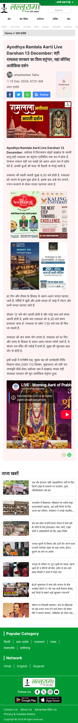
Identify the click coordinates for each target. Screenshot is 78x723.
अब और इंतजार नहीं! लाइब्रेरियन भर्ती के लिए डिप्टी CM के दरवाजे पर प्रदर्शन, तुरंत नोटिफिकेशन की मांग (53, 486)
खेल (68, 18)
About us (26, 709)
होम (9, 18)
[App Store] (50, 699)
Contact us (11, 709)
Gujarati (38, 666)
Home (8, 33)
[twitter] (43, 691)
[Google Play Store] (26, 699)
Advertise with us (46, 709)
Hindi (7, 666)
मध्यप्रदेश (56, 26)
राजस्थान (39, 642)
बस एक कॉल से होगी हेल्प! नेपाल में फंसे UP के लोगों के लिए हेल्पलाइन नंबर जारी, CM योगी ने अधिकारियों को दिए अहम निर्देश (52, 527)
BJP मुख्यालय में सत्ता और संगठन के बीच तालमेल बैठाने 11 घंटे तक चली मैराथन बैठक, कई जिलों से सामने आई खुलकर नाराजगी (52, 588)
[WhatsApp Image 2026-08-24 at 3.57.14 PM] (39, 288)
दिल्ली (4, 26)
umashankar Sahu (26, 75)
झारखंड (46, 26)
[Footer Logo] (39, 682)
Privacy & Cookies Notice (19, 714)
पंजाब (53, 642)
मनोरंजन (40, 18)
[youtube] (56, 691)
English (22, 666)
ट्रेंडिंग (55, 18)
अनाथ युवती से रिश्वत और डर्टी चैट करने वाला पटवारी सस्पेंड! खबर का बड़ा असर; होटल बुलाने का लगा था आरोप (53, 547)
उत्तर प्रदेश (15, 26)
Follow (44, 94)
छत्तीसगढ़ (68, 26)
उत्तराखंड (27, 26)
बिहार (36, 26)
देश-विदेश (24, 18)
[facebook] (37, 691)
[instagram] (50, 691)
